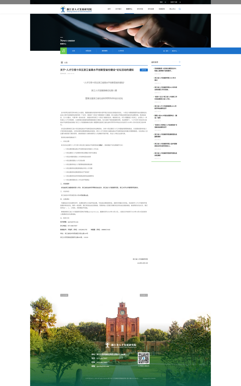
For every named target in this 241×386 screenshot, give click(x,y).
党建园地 (162, 9)
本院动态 (88, 51)
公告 (73, 51)
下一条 (143, 295)
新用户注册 (174, 2)
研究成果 (151, 9)
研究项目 (140, 9)
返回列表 (144, 70)
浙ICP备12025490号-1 (133, 378)
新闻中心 (129, 9)
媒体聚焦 (105, 51)
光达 (141, 378)
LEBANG (153, 378)
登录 (161, 2)
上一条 (65, 295)
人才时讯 (121, 51)
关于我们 (118, 9)
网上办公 (173, 9)
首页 (109, 9)
